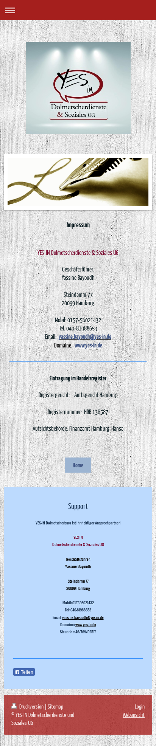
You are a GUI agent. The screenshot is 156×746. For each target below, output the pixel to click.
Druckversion (31, 706)
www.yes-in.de (85, 624)
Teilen (26, 672)
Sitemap (55, 706)
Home (78, 464)
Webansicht (134, 714)
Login (140, 706)
